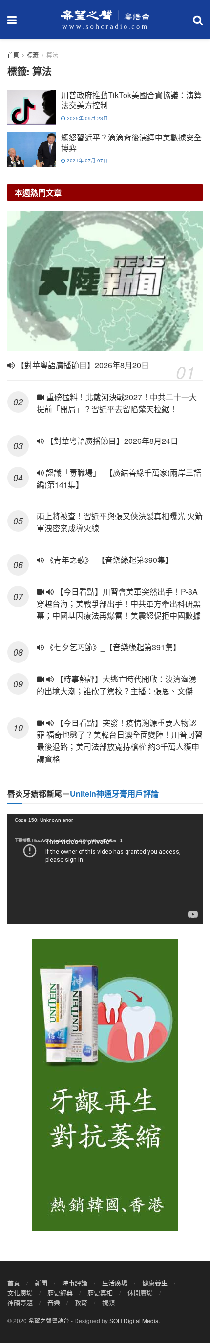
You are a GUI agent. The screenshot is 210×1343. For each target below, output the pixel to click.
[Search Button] (198, 19)
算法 (52, 54)
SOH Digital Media (134, 1320)
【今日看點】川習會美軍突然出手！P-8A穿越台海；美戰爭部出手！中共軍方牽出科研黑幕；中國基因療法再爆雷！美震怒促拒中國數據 (120, 603)
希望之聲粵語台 (48, 1320)
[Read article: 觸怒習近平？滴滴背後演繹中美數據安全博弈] (31, 149)
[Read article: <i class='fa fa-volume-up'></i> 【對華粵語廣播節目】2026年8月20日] (105, 281)
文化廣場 (20, 1292)
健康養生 (155, 1282)
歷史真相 (100, 1292)
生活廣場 (114, 1282)
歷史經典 (60, 1292)
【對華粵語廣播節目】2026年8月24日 (111, 440)
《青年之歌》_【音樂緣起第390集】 (108, 559)
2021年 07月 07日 (86, 160)
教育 (81, 1302)
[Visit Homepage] (105, 19)
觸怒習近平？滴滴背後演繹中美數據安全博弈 (131, 142)
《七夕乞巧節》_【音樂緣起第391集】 (112, 647)
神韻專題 (20, 1302)
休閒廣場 (140, 1292)
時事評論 (74, 1282)
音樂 (53, 1302)
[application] (105, 869)
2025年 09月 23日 (86, 118)
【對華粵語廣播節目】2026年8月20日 (82, 365)
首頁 (13, 54)
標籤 (33, 54)
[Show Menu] (12, 19)
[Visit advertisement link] (105, 1085)
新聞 (41, 1282)
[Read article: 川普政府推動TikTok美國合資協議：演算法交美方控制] (31, 107)
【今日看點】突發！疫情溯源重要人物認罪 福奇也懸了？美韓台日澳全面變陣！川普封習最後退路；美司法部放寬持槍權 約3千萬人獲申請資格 (120, 740)
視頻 (108, 1302)
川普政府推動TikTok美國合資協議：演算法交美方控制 (131, 100)
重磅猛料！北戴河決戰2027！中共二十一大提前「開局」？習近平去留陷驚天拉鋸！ (117, 403)
